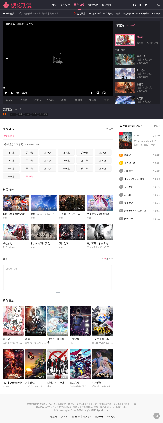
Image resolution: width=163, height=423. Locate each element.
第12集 (102, 160)
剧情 (34, 114)
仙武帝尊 (74, 382)
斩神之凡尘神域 (55, 382)
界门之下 (63, 243)
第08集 (29, 160)
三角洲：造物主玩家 (69, 214)
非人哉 (6, 339)
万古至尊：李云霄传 (97, 243)
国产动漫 (79, 4)
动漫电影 (93, 4)
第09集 (47, 160)
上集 (92, 100)
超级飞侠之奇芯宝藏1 (14, 214)
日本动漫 (65, 4)
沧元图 (127, 195)
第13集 (11, 168)
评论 (9, 100)
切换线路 (152, 43)
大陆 (20, 114)
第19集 (11, 176)
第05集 (84, 152)
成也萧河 (7, 243)
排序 (109, 129)
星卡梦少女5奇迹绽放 (98, 214)
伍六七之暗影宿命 (12, 382)
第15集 (47, 168)
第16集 (66, 168)
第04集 (66, 152)
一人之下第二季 (100, 339)
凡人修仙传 (129, 163)
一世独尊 (74, 339)
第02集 (29, 152)
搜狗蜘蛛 (76, 416)
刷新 (51, 100)
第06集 (102, 152)
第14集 (29, 168)
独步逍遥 (97, 382)
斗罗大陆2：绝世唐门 (134, 179)
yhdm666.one (32, 144)
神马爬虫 (110, 416)
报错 (37, 100)
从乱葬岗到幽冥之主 (41, 243)
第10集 (66, 160)
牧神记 (127, 155)
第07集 (11, 160)
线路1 (9, 136)
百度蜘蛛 (99, 416)
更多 (157, 126)
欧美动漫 (106, 4)
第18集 (102, 168)
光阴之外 (128, 187)
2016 (13, 114)
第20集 (29, 176)
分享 (64, 100)
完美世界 (128, 203)
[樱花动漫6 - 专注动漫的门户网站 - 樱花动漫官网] (17, 5)
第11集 (84, 160)
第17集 (84, 168)
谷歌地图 (52, 416)
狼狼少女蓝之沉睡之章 (43, 214)
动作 (27, 114)
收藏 (78, 100)
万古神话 (30, 382)
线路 (23, 100)
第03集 (47, 152)
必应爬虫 (64, 416)
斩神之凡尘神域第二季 (135, 211)
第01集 (11, 152)
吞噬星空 (128, 171)
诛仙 (27, 339)
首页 (54, 4)
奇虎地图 (87, 416)
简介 (18, 109)
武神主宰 (128, 219)
